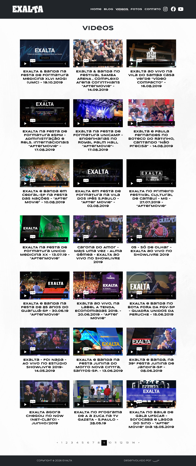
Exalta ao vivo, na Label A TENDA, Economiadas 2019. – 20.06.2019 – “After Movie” (98, 311)
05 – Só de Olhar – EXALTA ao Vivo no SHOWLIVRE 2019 (151, 251)
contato (153, 9)
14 (133, 443)
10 (110, 443)
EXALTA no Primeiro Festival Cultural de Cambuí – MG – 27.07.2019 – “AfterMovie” (151, 199)
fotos (136, 9)
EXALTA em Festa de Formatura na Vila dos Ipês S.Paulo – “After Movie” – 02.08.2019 (98, 199)
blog (108, 9)
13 (127, 443)
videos (122, 9)
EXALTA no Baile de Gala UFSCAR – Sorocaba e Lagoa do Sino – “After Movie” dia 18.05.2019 (151, 420)
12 (121, 443)
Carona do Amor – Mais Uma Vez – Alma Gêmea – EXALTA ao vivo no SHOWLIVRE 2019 (98, 255)
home (95, 9)
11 (115, 443)
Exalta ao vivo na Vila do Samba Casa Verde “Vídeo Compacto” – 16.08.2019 (151, 79)
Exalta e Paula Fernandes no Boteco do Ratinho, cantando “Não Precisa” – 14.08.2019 (151, 139)
